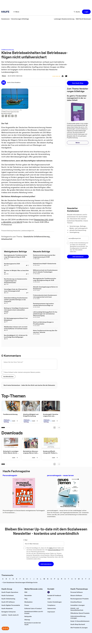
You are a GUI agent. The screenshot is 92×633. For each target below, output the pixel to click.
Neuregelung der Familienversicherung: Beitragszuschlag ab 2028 (15, 256)
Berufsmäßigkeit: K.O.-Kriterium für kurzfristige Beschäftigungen (15, 336)
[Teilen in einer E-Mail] (2, 116)
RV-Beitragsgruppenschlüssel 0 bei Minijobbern (16, 319)
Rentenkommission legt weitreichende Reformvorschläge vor (43, 304)
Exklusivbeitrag (7, 421)
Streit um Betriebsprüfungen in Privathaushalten (43, 323)
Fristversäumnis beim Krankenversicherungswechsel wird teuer (45, 296)
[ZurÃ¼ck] (54, 427)
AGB (50, 548)
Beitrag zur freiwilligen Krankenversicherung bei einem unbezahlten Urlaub (16, 310)
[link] (5, 19)
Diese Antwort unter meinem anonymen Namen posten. (22, 372)
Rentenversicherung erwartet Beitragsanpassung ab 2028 (44, 256)
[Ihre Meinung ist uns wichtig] (5, 628)
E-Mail (25, 540)
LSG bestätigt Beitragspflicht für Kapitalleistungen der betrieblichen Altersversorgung (45, 313)
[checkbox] (2, 372)
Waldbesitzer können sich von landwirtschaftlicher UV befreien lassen (16, 327)
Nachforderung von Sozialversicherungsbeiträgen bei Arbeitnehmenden (15, 280)
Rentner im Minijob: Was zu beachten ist (16, 271)
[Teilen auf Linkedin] (15, 116)
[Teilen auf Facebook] (9, 116)
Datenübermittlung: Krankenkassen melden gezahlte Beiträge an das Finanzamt (15, 299)
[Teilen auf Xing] (12, 116)
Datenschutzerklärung (54, 550)
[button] (86, 12)
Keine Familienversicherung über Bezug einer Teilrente (45, 331)
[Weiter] (58, 427)
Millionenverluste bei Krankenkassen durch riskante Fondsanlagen (45, 271)
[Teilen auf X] (6, 116)
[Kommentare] (66, 76)
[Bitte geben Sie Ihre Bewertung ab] (59, 76)
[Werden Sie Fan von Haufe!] (48, 592)
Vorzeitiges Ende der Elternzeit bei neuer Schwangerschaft (15, 290)
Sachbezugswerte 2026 (12, 264)
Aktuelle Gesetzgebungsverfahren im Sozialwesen (45, 288)
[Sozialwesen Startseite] (5, 11)
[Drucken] (62, 76)
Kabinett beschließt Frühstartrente (44, 263)
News (4, 76)
